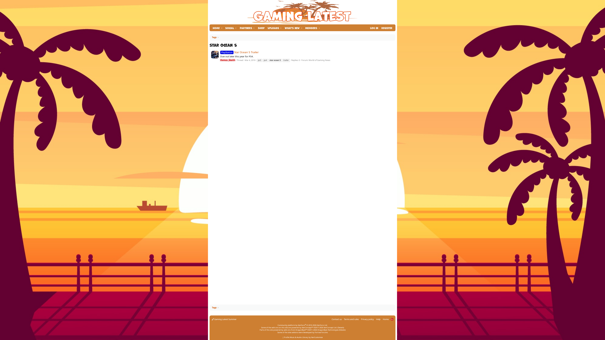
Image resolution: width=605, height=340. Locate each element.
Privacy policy (367, 319)
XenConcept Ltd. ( (331, 327)
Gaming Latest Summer (225, 319)
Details (340, 327)
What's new (292, 28)
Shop (261, 28)
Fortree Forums (321, 332)
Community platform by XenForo (303, 325)
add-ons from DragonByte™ (295, 330)
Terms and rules (351, 319)
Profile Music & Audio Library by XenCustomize (303, 337)
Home (216, 28)
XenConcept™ (307, 327)
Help (378, 319)
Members (311, 28)
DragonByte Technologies (328, 330)
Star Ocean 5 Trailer (240, 52)
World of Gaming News (319, 60)
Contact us (337, 319)
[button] (222, 28)
